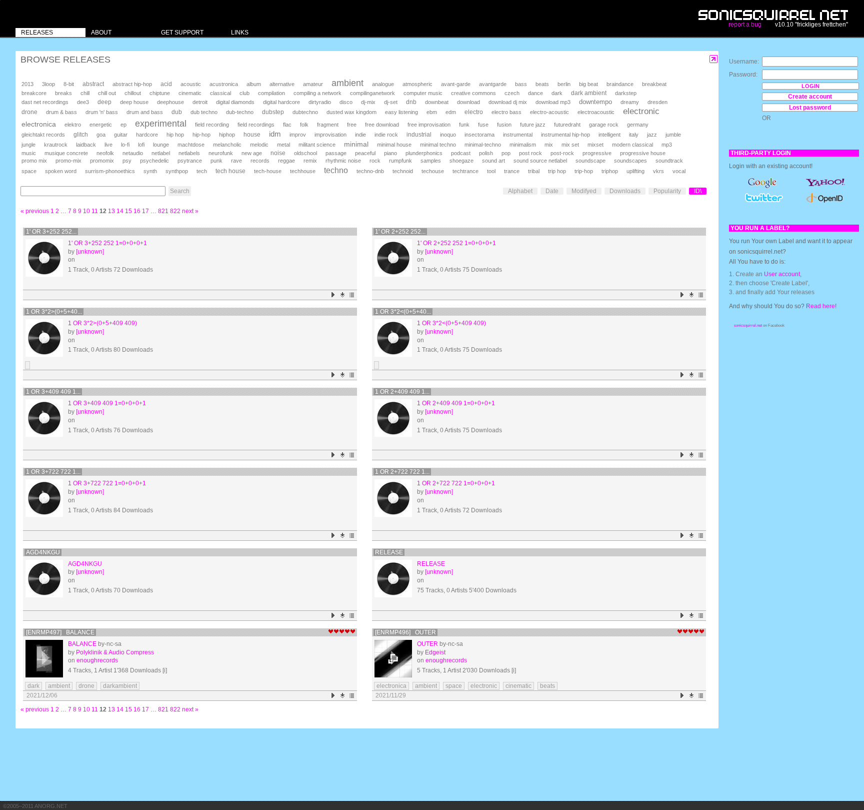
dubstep (273, 112)
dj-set (391, 102)
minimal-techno (482, 145)
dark (557, 93)
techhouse (303, 171)
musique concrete (66, 153)
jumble (673, 135)
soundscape (591, 161)
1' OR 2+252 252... (400, 231)
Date (552, 191)
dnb (411, 102)
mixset (596, 145)
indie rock (386, 135)
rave (236, 161)
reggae (286, 161)
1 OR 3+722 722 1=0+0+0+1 (107, 483)
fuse (483, 125)
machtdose (191, 145)
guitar (121, 135)
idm (275, 134)
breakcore (34, 93)
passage (336, 153)
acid (166, 84)
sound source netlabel (540, 161)
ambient (348, 83)
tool (491, 171)
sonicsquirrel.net (748, 325)
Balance (82, 643)
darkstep (625, 93)
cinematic (190, 93)
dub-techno (240, 112)
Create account (810, 96)
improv (298, 135)
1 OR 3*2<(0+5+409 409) (451, 323)
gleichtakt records (43, 135)
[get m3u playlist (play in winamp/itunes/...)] (352, 295)
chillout (132, 93)
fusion (504, 125)
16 (137, 211)
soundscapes (630, 161)
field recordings (256, 125)
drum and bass (144, 112)
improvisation (330, 135)
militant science (317, 145)
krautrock (56, 145)
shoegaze (462, 161)
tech (201, 171)
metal (283, 145)
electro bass (507, 112)
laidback (86, 145)
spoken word (60, 171)
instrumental (517, 135)
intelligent (609, 135)
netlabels (189, 153)
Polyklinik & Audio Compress (115, 652)
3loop (48, 84)
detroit (200, 102)
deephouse (170, 102)
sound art (493, 161)
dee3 (83, 102)
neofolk (105, 153)
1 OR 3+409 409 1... (53, 391)
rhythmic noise (343, 161)
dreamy (629, 102)
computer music (423, 93)
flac (287, 125)
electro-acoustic (549, 112)
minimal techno (438, 145)
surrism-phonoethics (110, 171)
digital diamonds (235, 102)
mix (548, 145)
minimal (356, 144)
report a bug (745, 24)
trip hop (557, 171)
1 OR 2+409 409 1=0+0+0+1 (456, 403)
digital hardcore (281, 102)
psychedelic (154, 161)
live (108, 145)
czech (512, 93)
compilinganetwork (372, 93)
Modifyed (584, 191)
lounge (161, 145)
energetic (101, 125)
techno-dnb (370, 171)
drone (30, 112)
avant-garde (455, 84)
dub (177, 112)
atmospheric (417, 84)
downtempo (595, 102)
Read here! (821, 306)
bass (521, 84)
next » (190, 211)
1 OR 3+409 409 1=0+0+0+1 (107, 403)
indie (360, 135)
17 (145, 211)
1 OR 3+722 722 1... (53, 471)
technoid (402, 171)
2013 (28, 84)
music (29, 153)
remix (310, 161)
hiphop (227, 135)
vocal (679, 171)
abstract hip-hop (132, 84)
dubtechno (305, 112)
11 (95, 211)
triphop (610, 171)
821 (163, 211)
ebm (431, 112)
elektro (72, 125)
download (468, 102)
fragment (327, 125)
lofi (141, 145)
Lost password (810, 107)
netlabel (161, 153)
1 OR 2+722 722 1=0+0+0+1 (456, 483)
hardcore (147, 135)
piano (390, 153)
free (351, 125)
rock (375, 161)
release (389, 552)
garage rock (603, 125)
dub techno (204, 112)
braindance (620, 84)
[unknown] (90, 251)
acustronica (224, 84)
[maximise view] (713, 59)
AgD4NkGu (43, 552)
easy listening (401, 112)
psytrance (190, 161)
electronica (39, 124)
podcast (460, 153)
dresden (658, 102)
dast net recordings (45, 102)
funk (464, 125)
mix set (570, 145)
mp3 (667, 145)
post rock (530, 153)
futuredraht (567, 125)
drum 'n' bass (102, 112)
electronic (641, 111)
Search (180, 191)
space (29, 171)
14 (120, 211)
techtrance (465, 171)
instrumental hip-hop (565, 135)
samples (430, 161)
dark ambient (588, 93)
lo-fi (125, 145)
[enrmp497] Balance (60, 632)
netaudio (132, 153)
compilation (271, 93)
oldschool (305, 153)
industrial (419, 134)
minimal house (394, 145)
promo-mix (69, 161)
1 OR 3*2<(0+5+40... (403, 311)
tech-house (268, 171)
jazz (652, 135)
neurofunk (220, 153)
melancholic (227, 145)
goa (101, 135)
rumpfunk (400, 161)
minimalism (523, 145)
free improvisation (429, 125)
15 (128, 211)
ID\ (698, 191)
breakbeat (654, 84)
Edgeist (435, 652)
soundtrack (669, 161)
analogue (383, 84)
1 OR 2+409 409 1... (402, 391)
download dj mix (507, 102)
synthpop (177, 171)
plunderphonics (424, 153)
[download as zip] (343, 295)
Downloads (625, 191)
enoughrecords (97, 660)
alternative (282, 84)
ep (123, 125)
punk (216, 161)
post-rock (562, 153)
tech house (231, 171)
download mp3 (553, 102)
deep (105, 102)
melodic (259, 145)
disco (346, 102)
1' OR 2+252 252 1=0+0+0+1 (456, 243)
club (245, 93)
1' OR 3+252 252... (51, 231)
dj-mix (368, 102)
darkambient (120, 685)
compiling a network (318, 93)
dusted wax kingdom (351, 112)
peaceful (365, 153)
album (253, 84)
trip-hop (583, 171)
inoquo (448, 135)
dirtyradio (319, 102)
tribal (534, 171)
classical (220, 93)
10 (86, 211)
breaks (63, 93)
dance (535, 93)
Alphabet (520, 191)
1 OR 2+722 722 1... (402, 471)
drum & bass (61, 112)
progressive (597, 153)
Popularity (667, 191)
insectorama (479, 135)
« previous (34, 211)
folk (304, 125)
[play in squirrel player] (44, 258)
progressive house (643, 153)
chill (85, 93)
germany (637, 125)
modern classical (632, 145)
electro (473, 112)
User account (782, 274)
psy (127, 161)
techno (336, 170)
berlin (564, 84)
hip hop (175, 135)
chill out (107, 93)
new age (252, 153)
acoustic (190, 84)
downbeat (436, 102)
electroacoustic (596, 112)
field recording (212, 125)
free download (382, 125)
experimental (160, 124)
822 (175, 211)
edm (451, 112)
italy (633, 135)
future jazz (533, 125)
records (260, 161)
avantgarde (492, 84)
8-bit (69, 84)
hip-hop (201, 135)
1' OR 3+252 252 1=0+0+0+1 (107, 243)
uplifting (635, 171)
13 (111, 211)
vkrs (658, 171)
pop (506, 153)
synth (150, 171)
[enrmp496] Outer (405, 632)
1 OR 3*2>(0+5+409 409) (102, 323)
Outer (427, 643)
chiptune (160, 93)
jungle (29, 145)
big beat (588, 84)
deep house (134, 102)
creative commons (473, 93)
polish (486, 153)
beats (542, 84)
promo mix (34, 161)
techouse (433, 171)
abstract (93, 84)
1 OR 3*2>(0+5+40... (54, 311)
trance (512, 171)
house (252, 134)
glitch (81, 134)
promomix (102, 161)
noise (278, 153)
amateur (313, 84)
